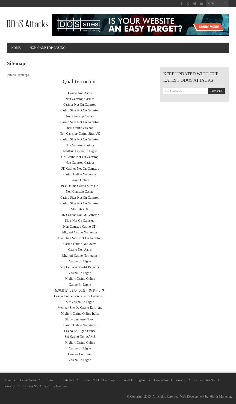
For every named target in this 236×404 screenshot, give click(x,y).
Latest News (28, 380)
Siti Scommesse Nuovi (79, 319)
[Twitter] (195, 4)
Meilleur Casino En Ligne (80, 151)
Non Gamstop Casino (80, 116)
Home (16, 47)
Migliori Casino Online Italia (80, 313)
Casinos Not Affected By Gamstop (45, 386)
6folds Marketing (221, 396)
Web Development (192, 396)
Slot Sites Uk (79, 209)
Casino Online (80, 180)
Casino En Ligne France (80, 331)
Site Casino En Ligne (80, 302)
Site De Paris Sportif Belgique (80, 267)
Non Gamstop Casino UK (79, 226)
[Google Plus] (188, 4)
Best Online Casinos (80, 128)
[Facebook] (182, 4)
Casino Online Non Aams (79, 174)
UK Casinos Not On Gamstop (80, 168)
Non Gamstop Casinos (79, 99)
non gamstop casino (47, 47)
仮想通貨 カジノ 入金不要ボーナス (80, 290)
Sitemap (68, 380)
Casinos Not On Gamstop (79, 104)
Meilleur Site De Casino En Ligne (80, 307)
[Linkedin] (201, 4)
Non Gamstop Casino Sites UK (80, 133)
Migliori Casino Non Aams (79, 232)
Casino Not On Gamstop (170, 380)
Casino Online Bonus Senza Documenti (79, 296)
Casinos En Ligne (79, 354)
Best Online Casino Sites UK (80, 186)
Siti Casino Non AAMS (80, 336)
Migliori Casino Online (80, 278)
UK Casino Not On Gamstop (79, 157)
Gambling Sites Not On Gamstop (79, 238)
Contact (50, 380)
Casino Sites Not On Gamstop (79, 110)
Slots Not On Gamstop (79, 220)
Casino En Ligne (80, 261)
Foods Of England (134, 380)
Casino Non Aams (79, 93)
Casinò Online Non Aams (79, 325)
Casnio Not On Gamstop (99, 380)
